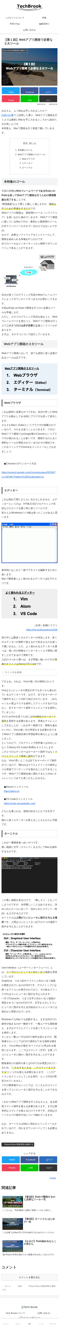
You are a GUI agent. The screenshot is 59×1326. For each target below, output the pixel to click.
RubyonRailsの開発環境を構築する (18, 1144)
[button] (53, 673)
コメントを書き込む (29, 1277)
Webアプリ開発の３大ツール (31, 154)
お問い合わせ (43, 1313)
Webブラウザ (28, 159)
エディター (27, 163)
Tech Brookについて (15, 1313)
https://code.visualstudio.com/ (19, 803)
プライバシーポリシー (29, 1317)
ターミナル (27, 167)
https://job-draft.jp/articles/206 (41, 629)
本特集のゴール (25, 150)
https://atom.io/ (11, 791)
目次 (25, 143)
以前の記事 (8, 115)
